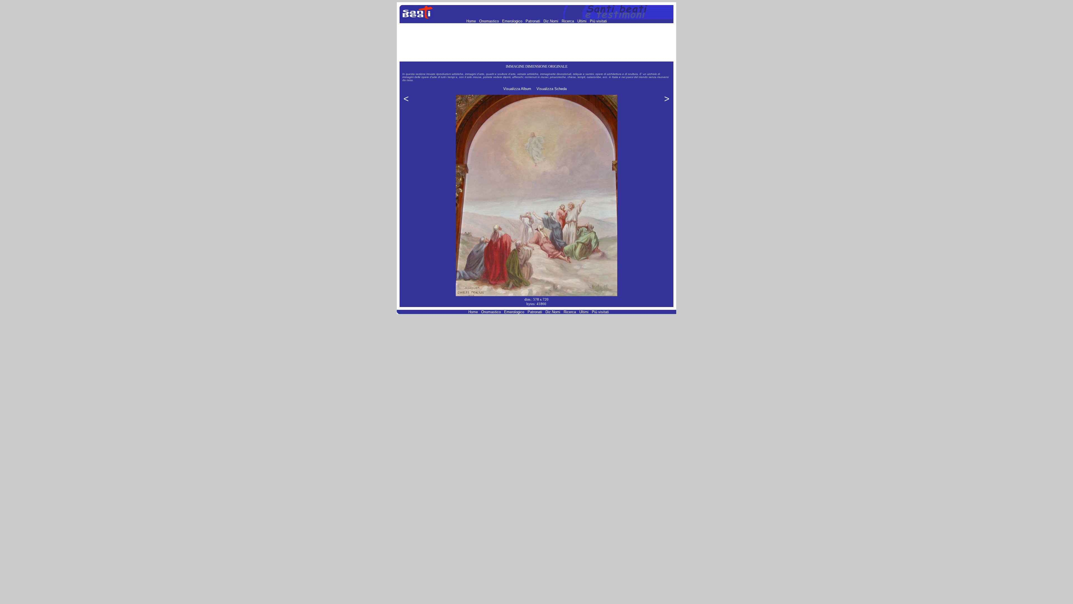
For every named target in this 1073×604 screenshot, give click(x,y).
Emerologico (512, 21)
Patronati (533, 21)
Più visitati (598, 21)
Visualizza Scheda (551, 89)
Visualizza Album (517, 89)
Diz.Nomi (551, 21)
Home (471, 21)
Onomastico (489, 21)
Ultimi (582, 21)
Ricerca (568, 21)
